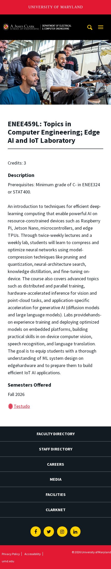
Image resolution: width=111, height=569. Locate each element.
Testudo (22, 406)
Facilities (56, 494)
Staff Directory (55, 448)
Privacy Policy (11, 554)
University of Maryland (55, 7)
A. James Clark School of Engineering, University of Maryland (37, 19)
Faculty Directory (56, 433)
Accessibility (33, 554)
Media (55, 479)
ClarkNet (56, 509)
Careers (55, 464)
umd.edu (8, 561)
